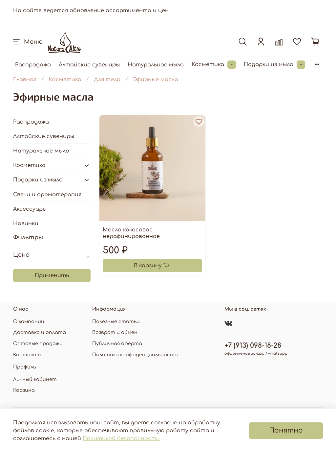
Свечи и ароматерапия (47, 195)
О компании (28, 321)
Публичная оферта (117, 343)
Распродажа (33, 65)
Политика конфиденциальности (135, 354)
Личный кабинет (35, 379)
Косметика (208, 64)
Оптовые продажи (38, 343)
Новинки (25, 223)
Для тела (107, 80)
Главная (24, 80)
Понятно (286, 430)
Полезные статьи (116, 321)
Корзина (24, 390)
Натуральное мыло (156, 65)
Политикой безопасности (121, 438)
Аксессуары (30, 209)
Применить (52, 275)
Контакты (27, 354)
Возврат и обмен (114, 332)
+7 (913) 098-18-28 (252, 345)
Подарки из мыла (268, 64)
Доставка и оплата (39, 332)
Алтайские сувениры (89, 65)
